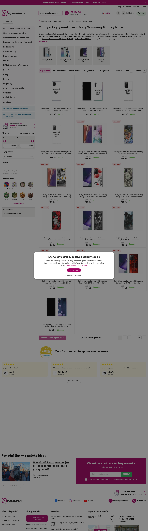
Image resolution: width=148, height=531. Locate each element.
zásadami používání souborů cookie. (76, 265)
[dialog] (74, 265)
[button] (74, 275)
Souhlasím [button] (74, 270)
